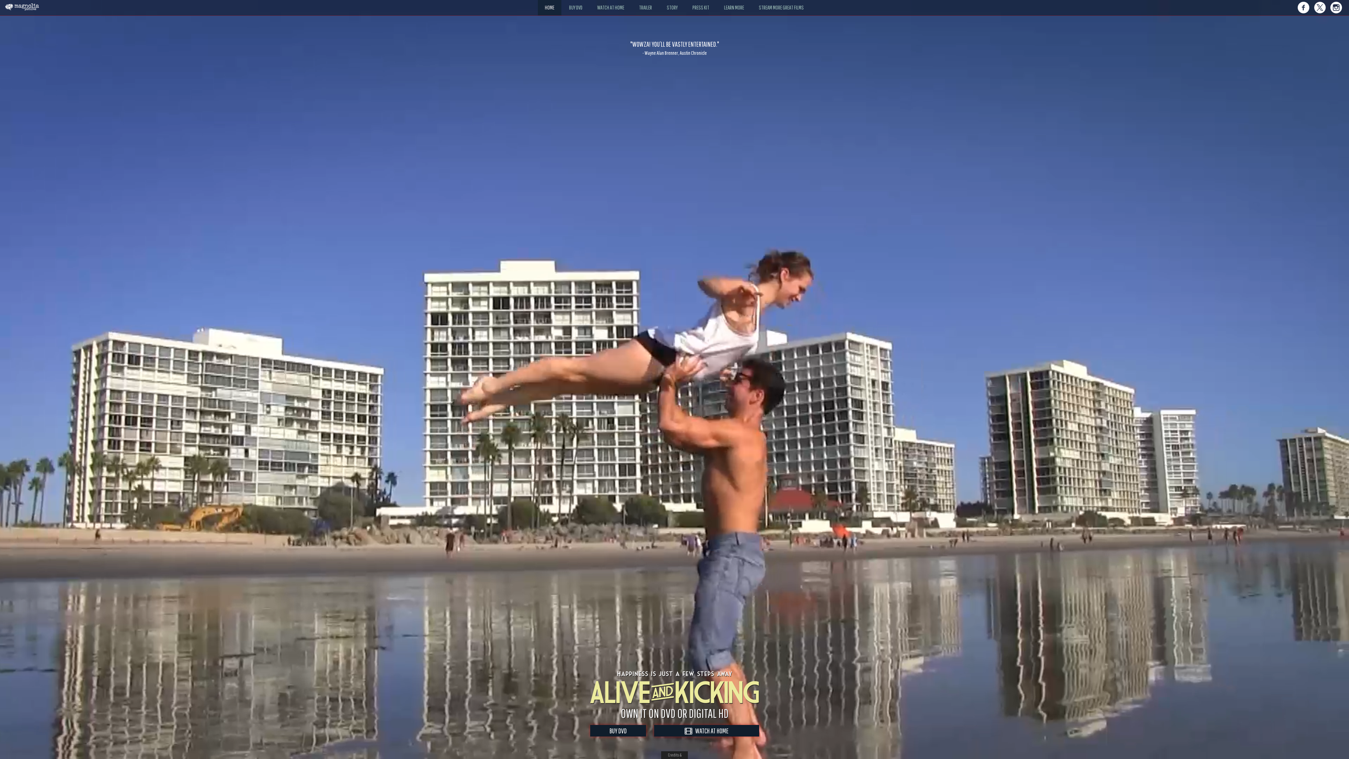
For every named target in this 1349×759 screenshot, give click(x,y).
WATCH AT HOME (710, 731)
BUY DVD (618, 731)
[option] (674, 48)
